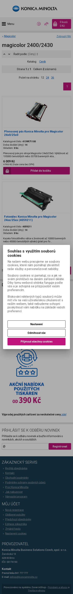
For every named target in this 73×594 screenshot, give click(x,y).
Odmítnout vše (36, 332)
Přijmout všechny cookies (37, 341)
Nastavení (36, 324)
